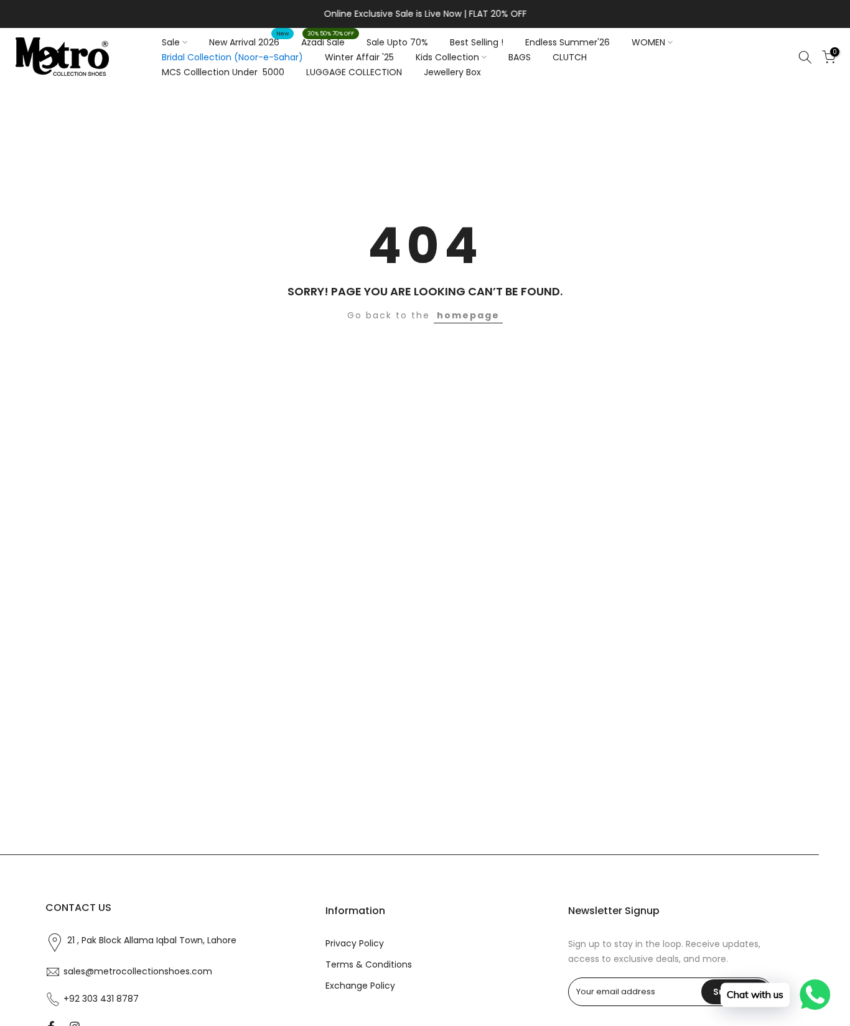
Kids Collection (447, 57)
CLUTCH (570, 57)
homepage (468, 315)
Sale (171, 42)
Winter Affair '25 (359, 57)
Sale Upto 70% (397, 42)
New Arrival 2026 (249, 42)
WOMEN (648, 42)
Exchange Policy (360, 986)
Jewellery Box (452, 72)
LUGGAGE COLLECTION (354, 72)
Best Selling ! (476, 42)
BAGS (519, 57)
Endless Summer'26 (567, 42)
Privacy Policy (354, 944)
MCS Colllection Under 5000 (223, 72)
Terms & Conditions (368, 965)
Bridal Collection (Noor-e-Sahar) (232, 57)
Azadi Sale (327, 42)
